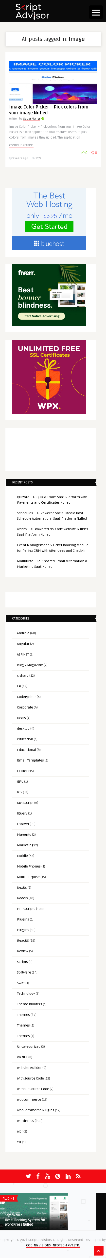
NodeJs (22, 898)
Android (23, 633)
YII (19, 1142)
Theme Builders (29, 1004)
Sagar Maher (31, 119)
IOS (19, 792)
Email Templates (30, 760)
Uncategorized (28, 1047)
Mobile (22, 856)
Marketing (25, 845)
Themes (23, 1015)
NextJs (22, 888)
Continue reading (21, 145)
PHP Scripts (26, 909)
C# (19, 686)
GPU (20, 782)
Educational (26, 750)
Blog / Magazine (30, 665)
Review (22, 951)
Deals (21, 718)
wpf (20, 1131)
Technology (26, 994)
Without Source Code (33, 1089)
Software (24, 972)
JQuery (22, 813)
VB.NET (22, 1057)
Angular (23, 644)
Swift (21, 983)
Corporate (25, 707)
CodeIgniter (26, 697)
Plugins (23, 919)
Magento (24, 835)
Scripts (22, 962)
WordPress (25, 1121)
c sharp (23, 675)
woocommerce (29, 1100)
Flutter (22, 771)
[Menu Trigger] (96, 12)
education (25, 739)
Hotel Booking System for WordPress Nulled (25, 1222)
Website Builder (29, 1068)
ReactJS (23, 941)
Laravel (23, 824)
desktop (23, 728)
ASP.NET (23, 654)
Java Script (25, 803)
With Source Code (30, 1078)
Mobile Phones (29, 866)
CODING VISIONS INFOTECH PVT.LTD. (53, 1245)
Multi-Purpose (28, 877)
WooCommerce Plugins (35, 1110)
